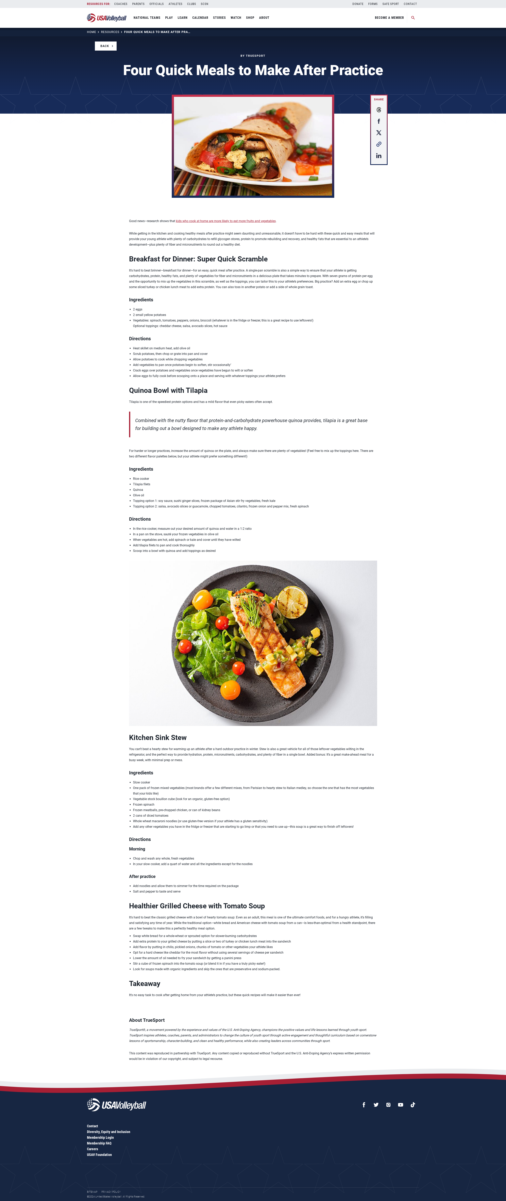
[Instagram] (388, 1105)
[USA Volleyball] (107, 17)
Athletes (175, 4)
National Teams (147, 18)
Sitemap (92, 1191)
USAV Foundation (99, 1155)
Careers (92, 1149)
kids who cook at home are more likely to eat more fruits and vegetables (226, 221)
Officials (156, 4)
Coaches (120, 4)
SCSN (204, 4)
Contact (410, 4)
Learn (183, 18)
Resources (110, 32)
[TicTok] (413, 1105)
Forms (373, 4)
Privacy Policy (111, 1191)
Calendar (200, 18)
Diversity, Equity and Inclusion (108, 1132)
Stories (219, 18)
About (264, 18)
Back (104, 46)
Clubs (191, 4)
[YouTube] (401, 1105)
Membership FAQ (99, 1143)
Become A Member (389, 18)
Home (91, 32)
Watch (236, 18)
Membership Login (100, 1137)
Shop (250, 18)
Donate (357, 4)
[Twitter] (376, 1105)
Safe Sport (390, 4)
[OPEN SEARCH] (413, 18)
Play (169, 18)
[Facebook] (364, 1105)
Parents (138, 4)
